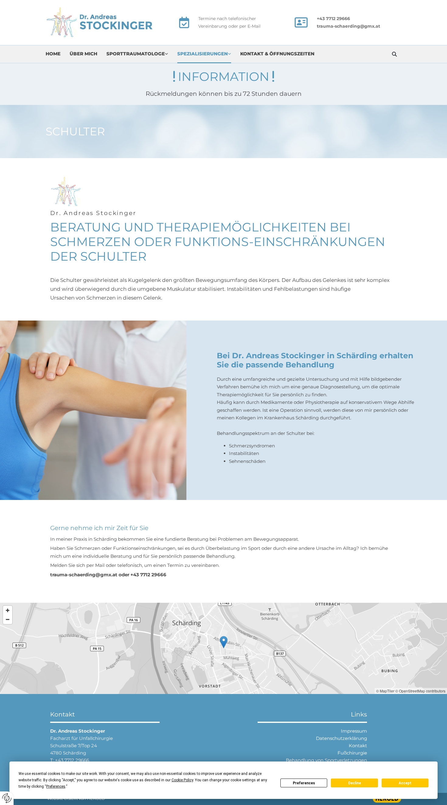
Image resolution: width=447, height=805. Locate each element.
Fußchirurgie (352, 753)
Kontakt (358, 745)
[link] (141, 54)
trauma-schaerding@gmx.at (348, 26)
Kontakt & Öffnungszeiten (277, 54)
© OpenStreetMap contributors (420, 690)
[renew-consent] (7, 798)
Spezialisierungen (202, 54)
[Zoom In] (7, 610)
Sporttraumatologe (135, 54)
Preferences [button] (55, 786)
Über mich (83, 54)
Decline (354, 783)
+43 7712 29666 (72, 760)
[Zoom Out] (7, 619)
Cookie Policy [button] (182, 780)
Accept (405, 783)
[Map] (223, 648)
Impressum (354, 731)
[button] (223, 642)
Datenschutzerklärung (341, 738)
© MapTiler (385, 690)
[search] (394, 54)
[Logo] (105, 22)
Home (53, 54)
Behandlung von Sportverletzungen (326, 760)
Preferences (304, 783)
